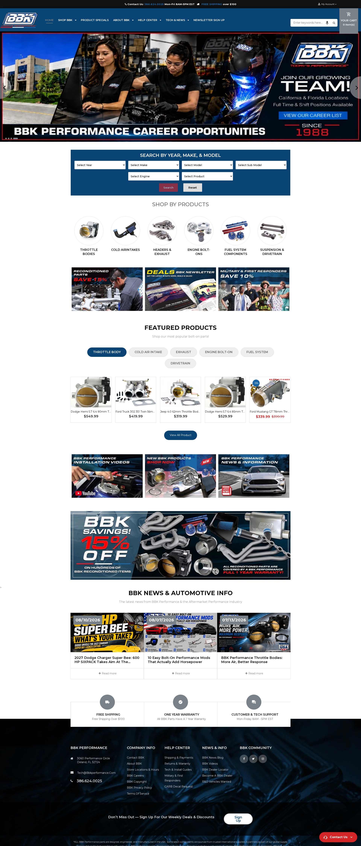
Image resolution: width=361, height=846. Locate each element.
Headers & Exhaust (162, 252)
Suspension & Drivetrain (272, 252)
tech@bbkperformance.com (96, 773)
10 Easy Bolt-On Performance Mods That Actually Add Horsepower (179, 660)
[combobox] (311, 22)
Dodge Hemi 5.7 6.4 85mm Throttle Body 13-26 (236, 411)
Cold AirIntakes (125, 250)
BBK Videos (210, 763)
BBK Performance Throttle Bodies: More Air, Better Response (252, 660)
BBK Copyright (137, 781)
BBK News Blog (212, 757)
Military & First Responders (174, 778)
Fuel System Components (235, 252)
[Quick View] (102, 404)
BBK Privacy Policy (139, 787)
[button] (327, 23)
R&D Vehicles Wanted (216, 781)
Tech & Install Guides (178, 769)
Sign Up (238, 819)
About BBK (134, 763)
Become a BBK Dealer (217, 775)
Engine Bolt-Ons (199, 252)
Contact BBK (135, 757)
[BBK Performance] (107, 289)
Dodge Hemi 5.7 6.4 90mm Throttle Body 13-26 (102, 411)
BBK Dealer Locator (215, 769)
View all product (180, 435)
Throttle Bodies (89, 252)
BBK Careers (135, 775)
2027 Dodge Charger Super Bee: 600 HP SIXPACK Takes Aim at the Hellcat (106, 660)
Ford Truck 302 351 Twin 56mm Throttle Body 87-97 (149, 411)
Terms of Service (138, 793)
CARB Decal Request (179, 786)
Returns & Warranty (177, 763)
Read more (109, 673)
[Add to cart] (91, 404)
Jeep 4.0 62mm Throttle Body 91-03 (184, 411)
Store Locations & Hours (143, 769)
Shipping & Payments (179, 757)
